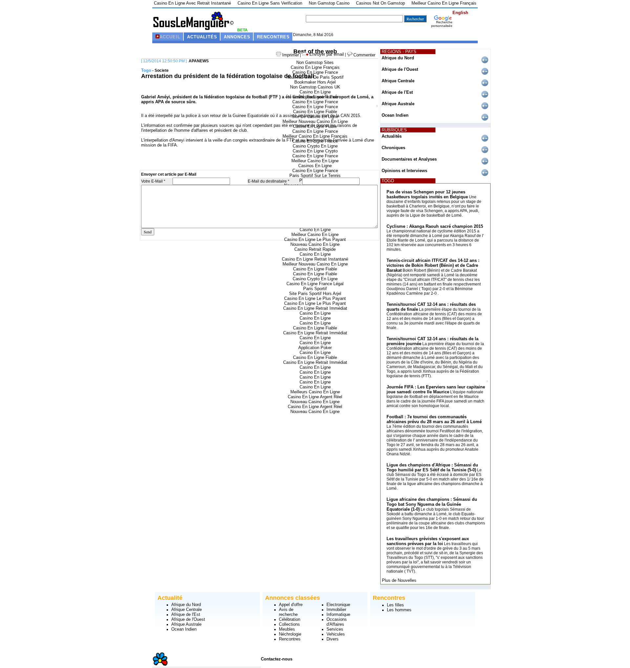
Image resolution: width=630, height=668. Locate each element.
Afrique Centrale (398, 80)
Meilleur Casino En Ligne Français (315, 136)
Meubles (287, 629)
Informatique (338, 614)
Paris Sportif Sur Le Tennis (315, 175)
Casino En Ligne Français (315, 67)
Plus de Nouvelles (399, 580)
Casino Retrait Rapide (315, 249)
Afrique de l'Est (397, 92)
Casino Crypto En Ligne (315, 146)
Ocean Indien (395, 115)
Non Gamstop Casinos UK (315, 87)
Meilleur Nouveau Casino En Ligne (315, 121)
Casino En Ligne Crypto (315, 150)
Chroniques (393, 147)
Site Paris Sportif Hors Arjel (315, 293)
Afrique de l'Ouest (400, 69)
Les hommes (399, 609)
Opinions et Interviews (404, 170)
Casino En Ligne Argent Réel (315, 396)
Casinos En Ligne (315, 165)
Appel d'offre (291, 604)
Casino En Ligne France (315, 72)
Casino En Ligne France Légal (315, 283)
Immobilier (336, 609)
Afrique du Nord (398, 57)
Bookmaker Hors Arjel (315, 82)
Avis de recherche (288, 612)
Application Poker (315, 347)
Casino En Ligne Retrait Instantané (315, 259)
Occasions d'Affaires (336, 622)
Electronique (338, 604)
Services (334, 629)
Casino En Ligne (315, 91)
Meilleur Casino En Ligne (315, 160)
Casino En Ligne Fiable (315, 111)
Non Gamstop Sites (315, 62)
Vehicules (335, 634)
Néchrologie (290, 634)
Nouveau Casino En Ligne (315, 244)
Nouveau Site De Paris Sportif (315, 77)
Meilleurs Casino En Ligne (315, 391)
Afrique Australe (398, 103)
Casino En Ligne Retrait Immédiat (315, 308)
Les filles (395, 604)
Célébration (289, 619)
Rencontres (290, 639)
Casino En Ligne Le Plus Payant (315, 239)
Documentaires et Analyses (409, 159)
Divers (332, 639)
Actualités (392, 136)
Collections (289, 624)
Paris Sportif (315, 288)
